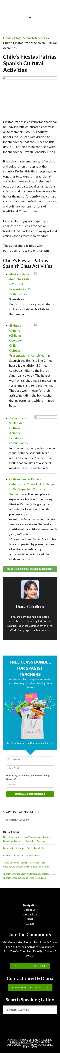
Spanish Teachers (35, 38)
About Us (30, 909)
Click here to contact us (30, 987)
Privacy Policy (20, 1042)
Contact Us (30, 914)
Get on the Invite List (30, 966)
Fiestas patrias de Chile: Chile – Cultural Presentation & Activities (19, 284)
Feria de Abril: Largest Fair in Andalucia (23, 848)
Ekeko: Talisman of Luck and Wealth (22, 855)
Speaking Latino (30, 8)
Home (7, 38)
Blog (17, 38)
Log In (30, 923)
